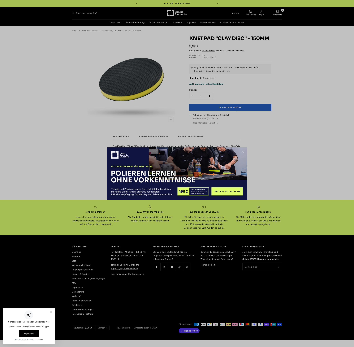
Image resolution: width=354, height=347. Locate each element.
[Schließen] (243, 152)
